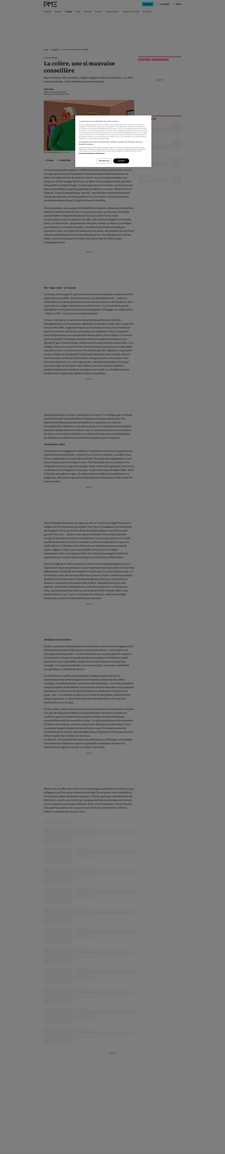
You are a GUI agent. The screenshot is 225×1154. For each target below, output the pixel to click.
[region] (113, 141)
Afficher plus (104, 161)
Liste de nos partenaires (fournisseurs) (92, 153)
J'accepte (121, 161)
